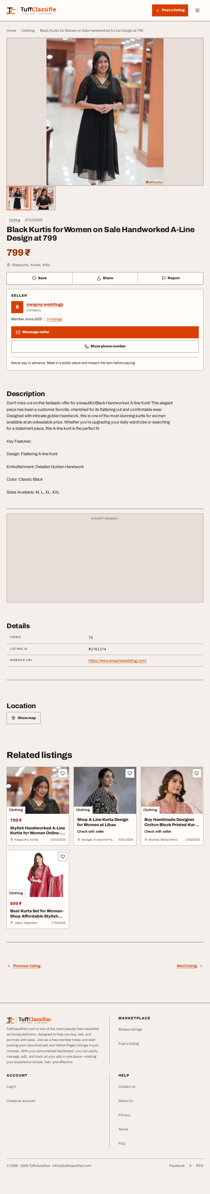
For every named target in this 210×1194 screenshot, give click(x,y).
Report (174, 278)
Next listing (187, 966)
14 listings (54, 319)
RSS (199, 1166)
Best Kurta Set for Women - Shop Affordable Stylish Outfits (37, 916)
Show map (27, 718)
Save (42, 278)
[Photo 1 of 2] (19, 198)
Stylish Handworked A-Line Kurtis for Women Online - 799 (37, 833)
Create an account (21, 1101)
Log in (11, 1087)
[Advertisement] (105, 560)
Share (108, 278)
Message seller (35, 332)
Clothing (14, 219)
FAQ (122, 1144)
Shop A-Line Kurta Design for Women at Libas (102, 822)
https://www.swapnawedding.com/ (118, 661)
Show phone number (108, 346)
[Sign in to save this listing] (62, 773)
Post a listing (128, 1044)
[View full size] (105, 112)
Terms (123, 1129)
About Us (125, 1101)
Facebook (177, 1166)
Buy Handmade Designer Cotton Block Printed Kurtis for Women (172, 824)
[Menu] (197, 10)
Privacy (124, 1115)
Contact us (126, 1087)
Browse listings (130, 1029)
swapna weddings (45, 304)
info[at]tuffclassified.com (71, 1166)
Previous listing (26, 966)
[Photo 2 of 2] (43, 198)
